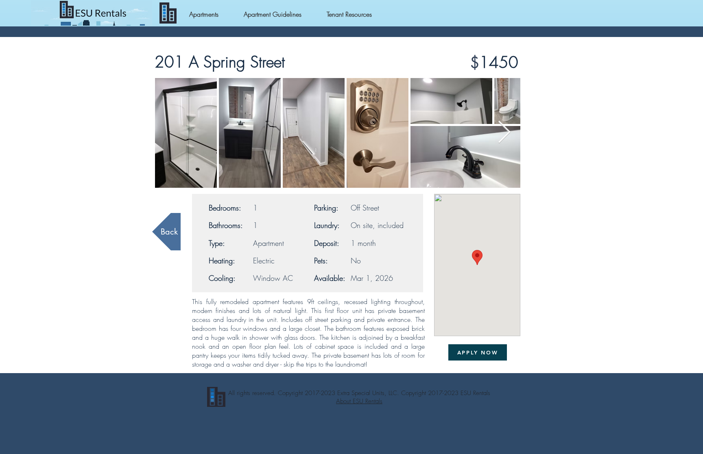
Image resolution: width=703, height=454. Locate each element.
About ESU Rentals (359, 401)
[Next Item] (504, 133)
